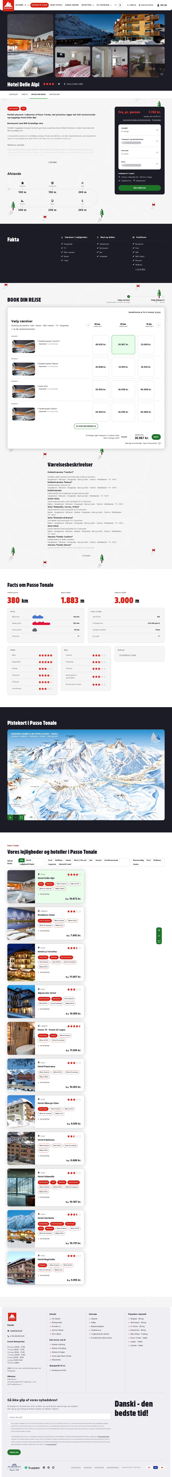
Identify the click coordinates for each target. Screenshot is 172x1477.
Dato (123, 162)
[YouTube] (53, 1467)
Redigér (124, 437)
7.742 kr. (154, 112)
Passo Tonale (72, 84)
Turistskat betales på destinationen (137, 120)
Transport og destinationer (132, 140)
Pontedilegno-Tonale (127, 655)
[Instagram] (48, 1467)
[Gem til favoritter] (161, 74)
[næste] (120, 5)
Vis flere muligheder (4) (86, 426)
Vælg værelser (140, 187)
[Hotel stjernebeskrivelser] (59, 84)
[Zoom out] (159, 936)
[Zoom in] (159, 930)
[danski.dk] (12, 1317)
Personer (124, 151)
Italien (80, 84)
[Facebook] (43, 1467)
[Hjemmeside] (8, 5)
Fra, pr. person (129, 112)
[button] (48, 346)
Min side (164, 5)
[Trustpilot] (32, 1467)
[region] (126, 908)
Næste (156, 437)
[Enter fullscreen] (159, 941)
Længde (124, 128)
